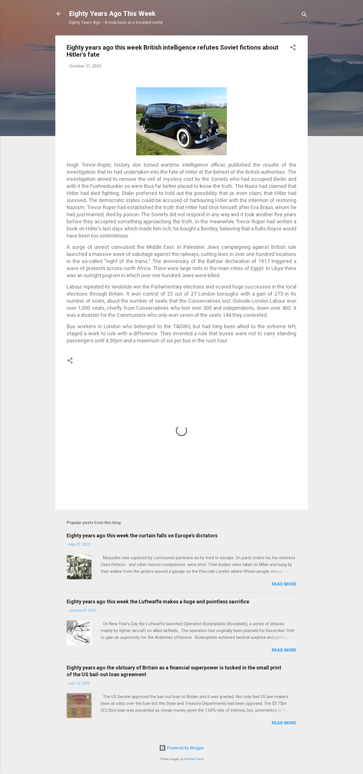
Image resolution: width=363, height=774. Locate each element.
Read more (284, 584)
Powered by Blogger (185, 747)
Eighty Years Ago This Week (112, 14)
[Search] (304, 15)
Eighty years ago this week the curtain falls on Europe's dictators (142, 535)
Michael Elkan (194, 759)
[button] (293, 48)
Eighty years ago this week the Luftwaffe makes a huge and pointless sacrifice (158, 602)
